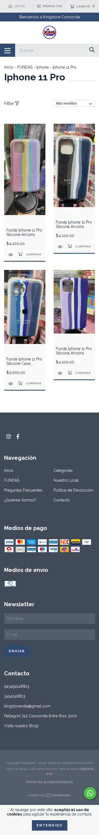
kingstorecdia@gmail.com (27, 706)
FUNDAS (24, 67)
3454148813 (14, 696)
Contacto (62, 500)
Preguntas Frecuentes (23, 490)
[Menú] (7, 50)
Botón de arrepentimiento (49, 782)
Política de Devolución (74, 490)
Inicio (8, 67)
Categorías (63, 470)
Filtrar (9, 103)
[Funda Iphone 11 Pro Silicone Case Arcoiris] (11, 383)
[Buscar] (92, 50)
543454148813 (16, 686)
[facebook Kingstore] (18, 436)
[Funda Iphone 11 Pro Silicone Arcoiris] (11, 255)
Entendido (50, 825)
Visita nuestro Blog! (21, 726)
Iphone (42, 67)
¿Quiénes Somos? (20, 500)
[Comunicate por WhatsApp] (90, 793)
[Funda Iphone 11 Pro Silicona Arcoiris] (60, 247)
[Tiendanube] (50, 796)
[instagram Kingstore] (8, 436)
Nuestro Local (66, 480)
